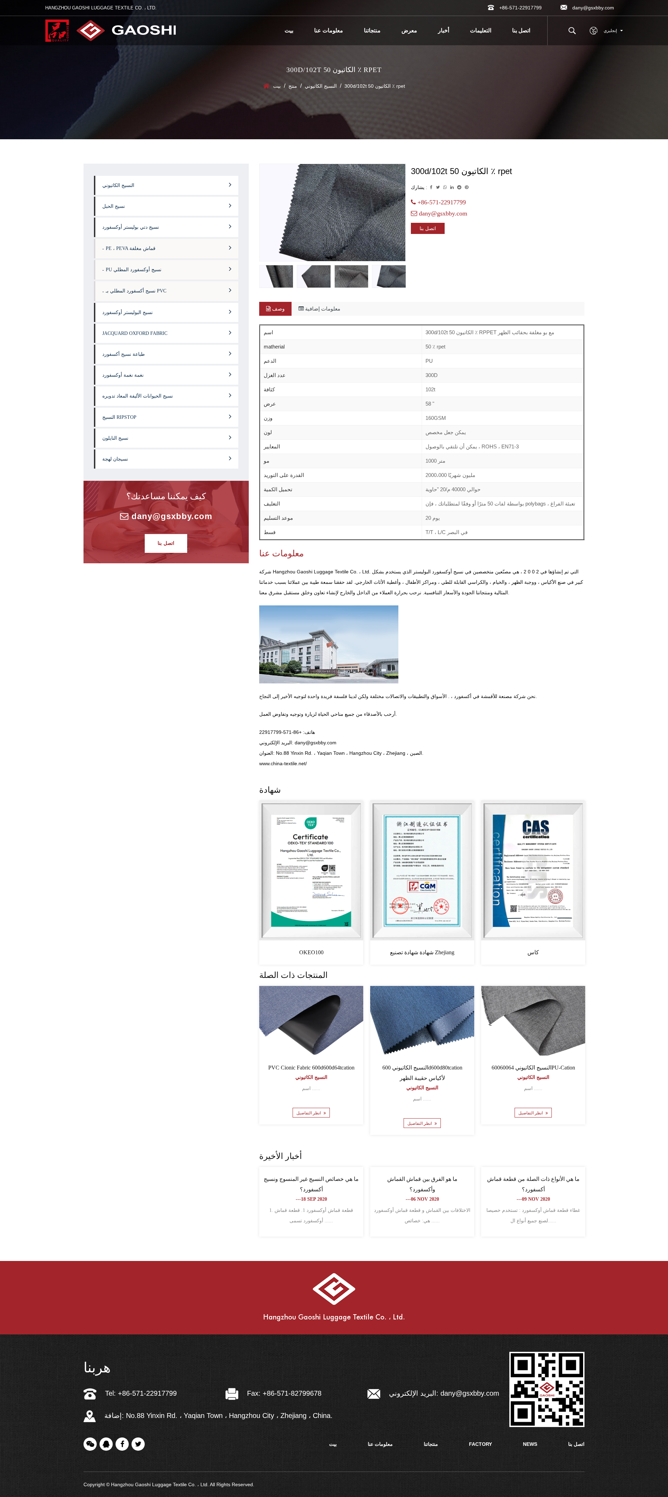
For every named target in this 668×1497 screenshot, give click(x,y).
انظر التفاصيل (309, 1123)
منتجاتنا (372, 30)
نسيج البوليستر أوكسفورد (127, 312)
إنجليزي (610, 30)
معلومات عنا (328, 30)
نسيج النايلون (115, 438)
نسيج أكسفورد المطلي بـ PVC (136, 290)
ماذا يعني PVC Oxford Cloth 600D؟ (311, 1179)
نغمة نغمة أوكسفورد (123, 375)
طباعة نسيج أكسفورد (123, 354)
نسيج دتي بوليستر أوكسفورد (130, 227)
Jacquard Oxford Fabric (134, 333)
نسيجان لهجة (115, 459)
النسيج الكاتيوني (321, 86)
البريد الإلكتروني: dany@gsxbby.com (444, 1393)
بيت (289, 30)
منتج (292, 86)
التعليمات (480, 30)
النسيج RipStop (119, 417)
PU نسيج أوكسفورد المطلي (133, 269)
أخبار (443, 30)
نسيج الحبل (113, 206)
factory (480, 1444)
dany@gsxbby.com (170, 516)
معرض (409, 30)
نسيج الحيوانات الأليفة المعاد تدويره (137, 396)
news (530, 1444)
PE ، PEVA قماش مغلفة (131, 248)
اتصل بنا (521, 30)
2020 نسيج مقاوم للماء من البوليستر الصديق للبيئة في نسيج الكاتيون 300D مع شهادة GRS (422, 1078)
